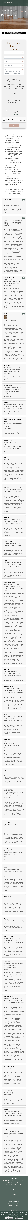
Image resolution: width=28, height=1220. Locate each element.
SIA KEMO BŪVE (9, 1067)
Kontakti (14, 1194)
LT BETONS (7, 822)
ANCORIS (7, 366)
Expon (6, 561)
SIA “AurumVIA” (8, 1091)
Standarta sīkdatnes (19, 1218)
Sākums (3, 10)
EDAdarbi (6, 517)
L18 (5, 770)
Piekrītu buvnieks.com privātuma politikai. (14, 111)
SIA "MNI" (7, 962)
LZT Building (8, 849)
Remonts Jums (8, 896)
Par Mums (14, 1192)
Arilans (6, 402)
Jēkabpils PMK (8, 686)
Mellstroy (6, 866)
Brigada (6, 458)
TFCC (5, 314)
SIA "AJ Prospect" (9, 936)
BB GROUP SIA (8, 441)
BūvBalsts (7, 486)
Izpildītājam (14, 1210)
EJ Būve (6, 218)
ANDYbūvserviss (8, 385)
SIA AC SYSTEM (9, 278)
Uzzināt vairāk (19, 1216)
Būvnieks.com (7, 3)
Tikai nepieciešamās (9, 1218)
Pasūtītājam (14, 1208)
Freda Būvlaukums (9, 583)
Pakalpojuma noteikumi (14, 1203)
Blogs (14, 1196)
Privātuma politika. (15, 114)
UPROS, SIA (7, 200)
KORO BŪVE (7, 740)
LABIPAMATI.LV (8, 790)
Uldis (5, 1129)
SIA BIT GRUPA (8, 996)
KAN (5, 714)
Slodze (6, 1109)
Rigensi (6, 919)
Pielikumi (14, 93)
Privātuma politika (14, 1206)
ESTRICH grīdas (9, 541)
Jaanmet (6, 669)
